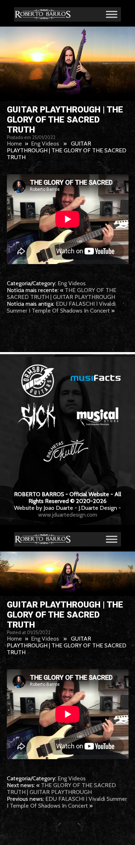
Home (14, 143)
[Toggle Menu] (111, 14)
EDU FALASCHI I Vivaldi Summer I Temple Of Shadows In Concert (61, 307)
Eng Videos (45, 143)
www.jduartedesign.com (67, 514)
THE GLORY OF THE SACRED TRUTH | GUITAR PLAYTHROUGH (61, 293)
